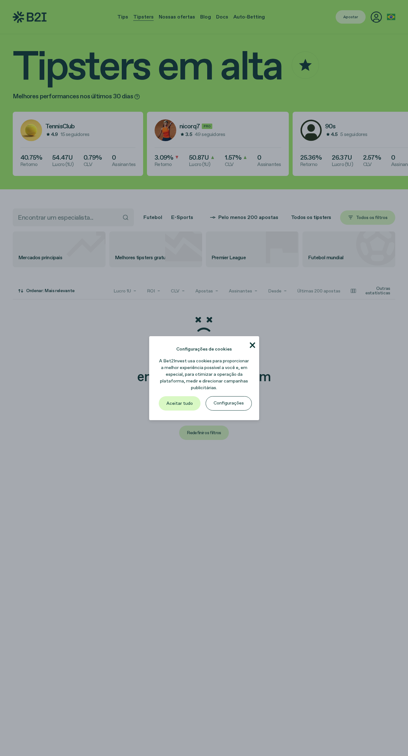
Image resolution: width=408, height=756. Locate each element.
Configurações (229, 403)
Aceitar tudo (179, 403)
